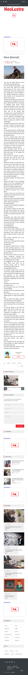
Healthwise (7, 640)
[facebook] (1, 2)
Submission (15, 666)
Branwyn (14, 363)
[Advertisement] (14, 26)
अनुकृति (16, 628)
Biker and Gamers (8, 634)
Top (21, 670)
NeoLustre (14, 9)
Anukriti (8, 363)
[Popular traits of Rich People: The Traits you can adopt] (14, 562)
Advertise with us (10, 667)
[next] (22, 388)
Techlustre (7, 637)
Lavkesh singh (10, 62)
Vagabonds (7, 628)
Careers (18, 667)
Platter (6, 625)
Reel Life (16, 631)
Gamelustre (17, 634)
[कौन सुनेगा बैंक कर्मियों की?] (14, 585)
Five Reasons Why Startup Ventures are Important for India (18, 480)
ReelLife (19, 363)
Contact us (9, 669)
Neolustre (13, 672)
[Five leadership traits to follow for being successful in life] (14, 539)
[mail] (6, 2)
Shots (7, 61)
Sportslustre (17, 637)
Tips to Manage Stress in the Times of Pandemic (17, 4)
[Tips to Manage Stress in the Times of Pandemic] (14, 515)
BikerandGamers (19, 653)
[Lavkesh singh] (7, 354)
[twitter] (4, 2)
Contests (9, 666)
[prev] (5, 388)
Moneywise (17, 640)
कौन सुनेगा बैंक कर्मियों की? (9, 596)
